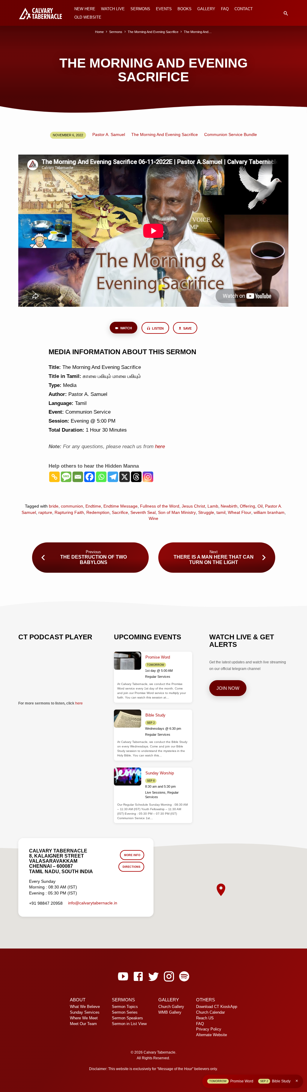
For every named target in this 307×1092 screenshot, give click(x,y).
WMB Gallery (169, 1012)
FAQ (225, 9)
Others (205, 999)
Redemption (97, 512)
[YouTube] (123, 977)
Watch (126, 328)
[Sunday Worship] (127, 777)
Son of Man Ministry (177, 512)
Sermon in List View (129, 1024)
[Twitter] (153, 977)
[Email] (78, 477)
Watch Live (113, 9)
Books (184, 9)
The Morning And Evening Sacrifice (153, 32)
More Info (132, 855)
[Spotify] (184, 977)
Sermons (140, 9)
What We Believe (85, 1007)
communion (72, 506)
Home (99, 32)
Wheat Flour (239, 512)
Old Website (87, 17)
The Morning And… (198, 32)
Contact (243, 9)
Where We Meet (84, 1018)
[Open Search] (286, 13)
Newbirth (229, 506)
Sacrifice (120, 512)
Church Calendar (210, 1012)
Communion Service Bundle (230, 134)
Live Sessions (155, 792)
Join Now (227, 688)
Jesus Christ (193, 506)
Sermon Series (125, 1012)
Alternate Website (211, 1035)
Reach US (205, 1018)
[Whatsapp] (101, 477)
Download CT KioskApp (216, 1007)
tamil (220, 512)
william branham (269, 512)
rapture (45, 512)
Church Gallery (171, 1007)
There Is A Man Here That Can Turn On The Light (214, 559)
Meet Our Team (83, 1024)
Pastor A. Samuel (108, 134)
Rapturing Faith (69, 512)
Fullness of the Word (159, 506)
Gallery (206, 9)
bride (53, 506)
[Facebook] (89, 477)
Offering (247, 506)
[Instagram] (148, 477)
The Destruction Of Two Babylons (93, 559)
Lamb (212, 506)
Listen (157, 328)
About (77, 999)
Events (164, 9)
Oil (260, 506)
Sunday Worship (159, 773)
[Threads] (136, 477)
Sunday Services (85, 1012)
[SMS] (66, 477)
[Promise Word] (127, 661)
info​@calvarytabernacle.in (92, 903)
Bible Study (155, 715)
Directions (131, 866)
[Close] (297, 1081)
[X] (124, 477)
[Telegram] (113, 477)
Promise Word (157, 657)
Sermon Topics (125, 1007)
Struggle (206, 512)
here (79, 703)
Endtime (93, 506)
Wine (153, 518)
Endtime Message (120, 506)
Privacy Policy (208, 1029)
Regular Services (157, 676)
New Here (84, 9)
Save (187, 328)
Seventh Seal (143, 512)
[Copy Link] (54, 477)
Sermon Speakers (127, 1018)
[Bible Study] (127, 719)
